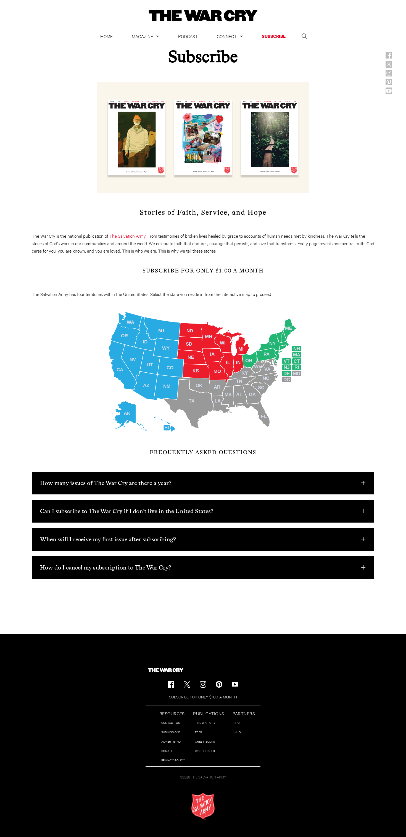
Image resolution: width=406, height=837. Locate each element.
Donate (167, 751)
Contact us (170, 723)
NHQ (237, 732)
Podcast (188, 36)
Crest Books (205, 741)
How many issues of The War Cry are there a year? (106, 483)
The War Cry (205, 723)
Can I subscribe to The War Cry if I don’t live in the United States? (126, 511)
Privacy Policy (173, 760)
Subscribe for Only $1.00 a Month (203, 696)
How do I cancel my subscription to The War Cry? (105, 567)
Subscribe (274, 36)
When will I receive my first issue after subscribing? (108, 539)
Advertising (171, 741)
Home (106, 36)
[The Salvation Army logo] (203, 806)
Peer (198, 732)
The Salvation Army (127, 236)
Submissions (170, 732)
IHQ (237, 723)
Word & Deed (205, 751)
